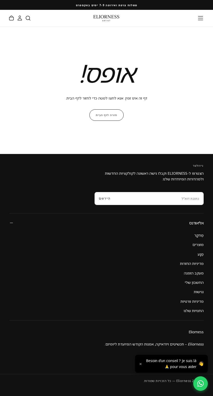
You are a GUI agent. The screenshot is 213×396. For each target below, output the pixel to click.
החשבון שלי (194, 282)
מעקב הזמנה (194, 273)
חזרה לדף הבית (106, 115)
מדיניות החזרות (192, 263)
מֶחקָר (199, 235)
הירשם (105, 198)
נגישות (199, 291)
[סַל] (11, 18)
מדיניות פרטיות (192, 301)
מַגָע (201, 254)
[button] (200, 18)
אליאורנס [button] (196, 223)
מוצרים (198, 244)
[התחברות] (20, 18)
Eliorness (196, 331)
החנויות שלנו (194, 310)
